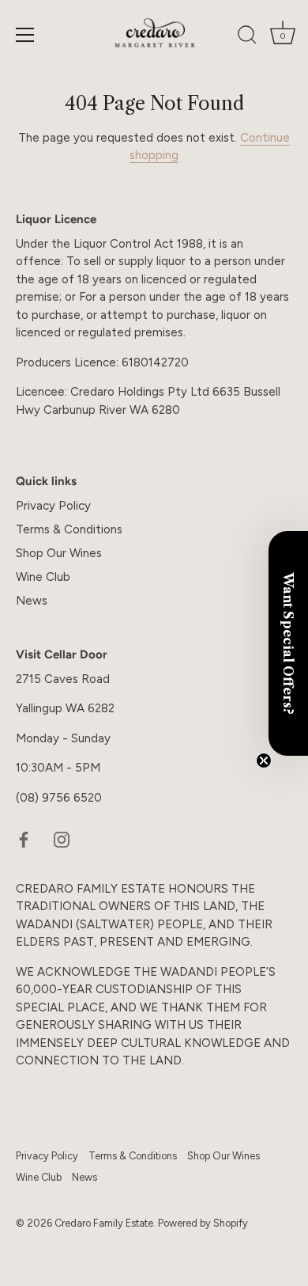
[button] (288, 643)
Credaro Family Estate (103, 1223)
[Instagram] (61, 839)
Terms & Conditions (69, 529)
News (31, 601)
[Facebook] (24, 839)
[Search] (247, 37)
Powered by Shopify (203, 1223)
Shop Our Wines (59, 553)
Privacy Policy (53, 506)
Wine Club (43, 577)
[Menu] (25, 34)
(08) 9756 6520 (59, 798)
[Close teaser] (264, 760)
